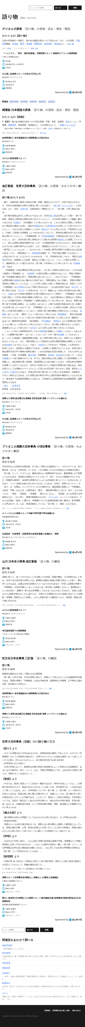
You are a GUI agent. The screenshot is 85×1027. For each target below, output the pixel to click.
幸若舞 (61, 334)
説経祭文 (51, 102)
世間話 (37, 226)
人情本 (50, 128)
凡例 (36, 48)
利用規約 (47, 1010)
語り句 (75, 287)
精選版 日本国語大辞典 (16, 109)
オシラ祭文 (11, 372)
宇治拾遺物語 (48, 236)
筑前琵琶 (48, 44)
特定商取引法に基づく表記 (61, 1010)
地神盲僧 (33, 102)
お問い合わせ (76, 1010)
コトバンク (13, 8)
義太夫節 (32, 355)
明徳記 (57, 321)
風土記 (45, 229)
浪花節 (57, 44)
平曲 (78, 40)
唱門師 (43, 331)
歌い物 (71, 44)
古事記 (17, 222)
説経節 (15, 44)
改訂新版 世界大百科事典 (18, 185)
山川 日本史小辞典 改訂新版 (19, 561)
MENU (4, 2)
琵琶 (38, 44)
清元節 (59, 355)
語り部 (53, 216)
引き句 (21, 290)
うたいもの (67, 205)
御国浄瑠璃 (14, 102)
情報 (32, 48)
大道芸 (41, 345)
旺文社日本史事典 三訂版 (17, 658)
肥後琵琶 (42, 102)
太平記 (33, 328)
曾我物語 (62, 314)
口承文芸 (24, 209)
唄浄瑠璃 (24, 102)
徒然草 (31, 273)
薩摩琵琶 (12, 125)
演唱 (16, 280)
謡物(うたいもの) (67, 125)
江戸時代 (20, 287)
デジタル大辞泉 (12, 28)
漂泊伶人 (62, 239)
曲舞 (60, 331)
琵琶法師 (36, 253)
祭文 (68, 121)
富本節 (51, 355)
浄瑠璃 (29, 44)
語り (6, 385)
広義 (10, 294)
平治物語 (46, 321)
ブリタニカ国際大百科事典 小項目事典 (26, 446)
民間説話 (52, 226)
